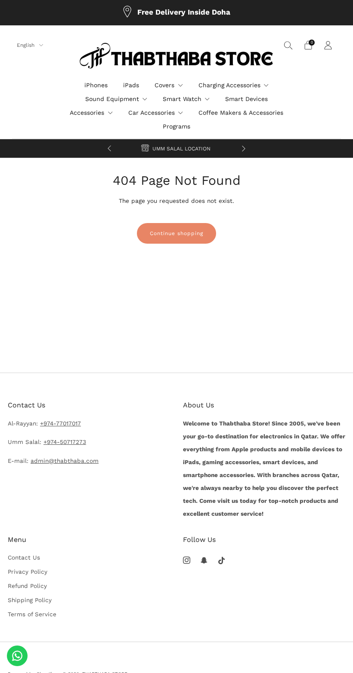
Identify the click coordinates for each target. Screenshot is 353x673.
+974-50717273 (64, 441)
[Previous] (109, 148)
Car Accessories (151, 112)
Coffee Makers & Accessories (240, 112)
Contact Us (24, 557)
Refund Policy (27, 585)
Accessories (87, 112)
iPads (131, 85)
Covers (164, 85)
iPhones (96, 85)
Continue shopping (176, 233)
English (26, 45)
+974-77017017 (60, 423)
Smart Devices (246, 98)
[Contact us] (17, 655)
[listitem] (176, 13)
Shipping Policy (30, 600)
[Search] (288, 45)
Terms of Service (32, 614)
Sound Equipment (112, 98)
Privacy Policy (27, 571)
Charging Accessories (229, 85)
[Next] (243, 148)
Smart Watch (182, 98)
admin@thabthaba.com (65, 460)
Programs (176, 126)
